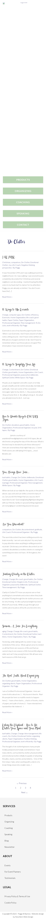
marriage (5, 483)
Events (7, 865)
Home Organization (18, 317)
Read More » (7, 297)
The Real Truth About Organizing (20, 676)
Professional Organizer (11, 323)
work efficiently (13, 325)
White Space (20, 377)
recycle (34, 428)
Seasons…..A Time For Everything (19, 626)
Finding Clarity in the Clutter (18, 574)
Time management (28, 323)
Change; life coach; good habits (21, 579)
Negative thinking (28, 265)
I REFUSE (8, 257)
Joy (9, 265)
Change (5, 315)
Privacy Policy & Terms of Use (17, 896)
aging (4, 631)
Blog (6, 840)
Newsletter (9, 847)
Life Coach (16, 265)
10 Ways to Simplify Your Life (18, 364)
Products (8, 815)
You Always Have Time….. (16, 472)
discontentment (28, 529)
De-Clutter (25, 262)
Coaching (8, 828)
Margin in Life (22, 582)
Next (24, 792)
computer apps (15, 315)
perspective (7, 268)
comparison (15, 262)
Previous (22, 783)
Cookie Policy (10, 902)
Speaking (8, 834)
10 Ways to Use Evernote (15, 309)
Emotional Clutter (9, 582)
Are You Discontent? (13, 524)
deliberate (31, 477)
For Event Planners (12, 871)
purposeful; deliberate (29, 375)
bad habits (6, 477)
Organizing (9, 821)
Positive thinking (30, 739)
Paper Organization (26, 320)
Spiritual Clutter (8, 377)
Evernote (6, 317)
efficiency (34, 315)
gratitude (38, 529)
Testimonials (9, 878)
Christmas (6, 262)
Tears (25, 637)
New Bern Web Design (24, 917)
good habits (13, 372)
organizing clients (8, 683)
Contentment (14, 369)
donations (16, 425)
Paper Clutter (13, 320)
